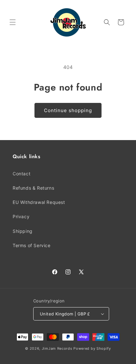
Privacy (21, 216)
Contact (21, 173)
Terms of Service (32, 245)
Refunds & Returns (33, 188)
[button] (13, 22)
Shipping (23, 231)
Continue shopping (68, 110)
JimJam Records (57, 348)
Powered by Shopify (92, 348)
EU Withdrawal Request (39, 202)
